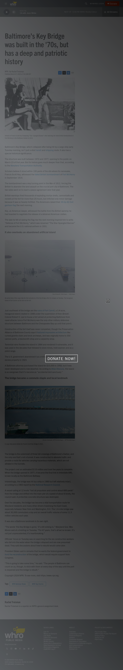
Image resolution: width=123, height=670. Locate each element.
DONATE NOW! (61, 358)
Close (108, 301)
